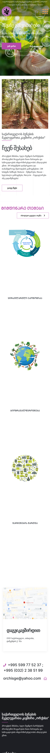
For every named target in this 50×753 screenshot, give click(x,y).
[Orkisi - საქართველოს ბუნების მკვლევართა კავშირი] (7, 11)
